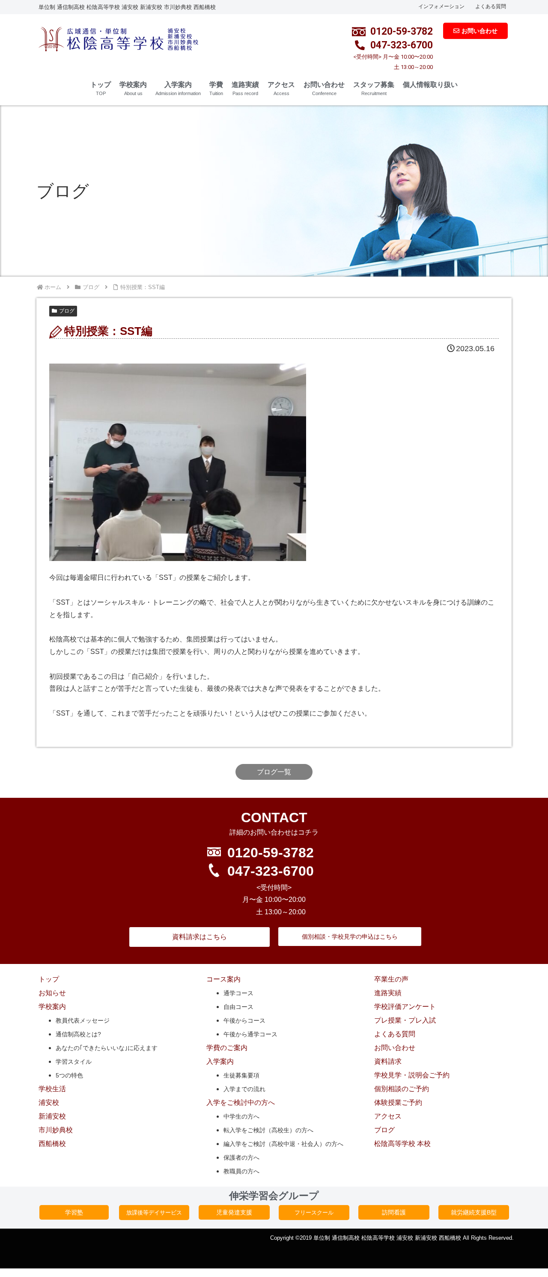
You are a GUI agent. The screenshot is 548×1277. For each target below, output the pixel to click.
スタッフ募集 (373, 88)
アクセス (281, 88)
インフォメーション (441, 6)
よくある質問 (490, 6)
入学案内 (178, 88)
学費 (216, 88)
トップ (100, 88)
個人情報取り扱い (430, 84)
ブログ (66, 311)
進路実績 (245, 88)
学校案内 (133, 88)
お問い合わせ (324, 88)
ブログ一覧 (274, 772)
